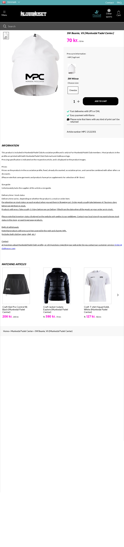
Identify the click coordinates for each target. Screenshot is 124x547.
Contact (109, 2)
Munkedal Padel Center (22, 331)
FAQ (119, 2)
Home (6, 331)
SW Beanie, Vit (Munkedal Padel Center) (53, 331)
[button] (4, 13)
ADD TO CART (101, 101)
